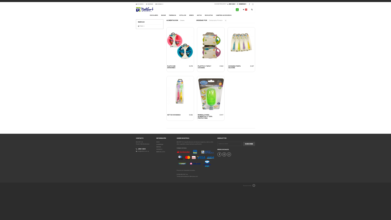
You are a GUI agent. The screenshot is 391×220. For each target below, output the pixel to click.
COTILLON (182, 15)
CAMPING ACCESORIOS (223, 15)
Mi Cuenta (140, 4)
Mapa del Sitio (160, 151)
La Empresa (159, 144)
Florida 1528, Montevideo (142, 143)
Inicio (158, 142)
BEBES (191, 15)
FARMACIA (172, 15)
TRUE (142, 26)
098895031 (242, 4)
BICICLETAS (209, 15)
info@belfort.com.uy (143, 151)
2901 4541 (231, 4)
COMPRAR (175, 63)
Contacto (159, 149)
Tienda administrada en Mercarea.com (187, 176)
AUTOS (199, 15)
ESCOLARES (154, 15)
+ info (174, 60)
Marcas (158, 147)
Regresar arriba (247, 185)
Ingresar (150, 4)
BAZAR (163, 15)
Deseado (160, 4)
